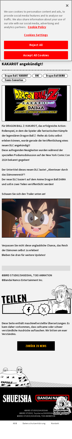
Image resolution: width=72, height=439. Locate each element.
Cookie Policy (37, 27)
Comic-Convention (14, 80)
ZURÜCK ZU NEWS (36, 346)
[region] (36, 30)
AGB (15, 423)
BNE (37, 75)
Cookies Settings (36, 35)
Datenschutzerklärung (34, 423)
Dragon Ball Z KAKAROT (16, 75)
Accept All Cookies (36, 55)
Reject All (36, 45)
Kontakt (55, 423)
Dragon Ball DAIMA (55, 75)
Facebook (28, 310)
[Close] (67, 5)
